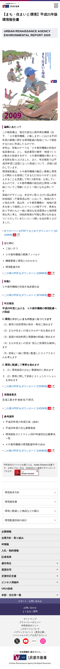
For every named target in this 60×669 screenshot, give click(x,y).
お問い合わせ (30, 607)
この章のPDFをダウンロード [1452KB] (25, 408)
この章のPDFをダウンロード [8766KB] (25, 295)
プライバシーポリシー (30, 622)
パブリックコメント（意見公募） (30, 632)
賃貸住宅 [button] (6, 569)
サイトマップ (30, 619)
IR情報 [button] (5, 544)
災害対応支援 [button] (9, 576)
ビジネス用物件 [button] (10, 582)
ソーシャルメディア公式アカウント (30, 635)
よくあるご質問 (30, 611)
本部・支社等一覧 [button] (11, 595)
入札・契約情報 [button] (10, 550)
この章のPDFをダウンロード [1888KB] (25, 273)
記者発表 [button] (6, 557)
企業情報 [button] (6, 531)
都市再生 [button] (6, 563)
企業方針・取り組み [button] (13, 538)
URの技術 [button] (7, 588)
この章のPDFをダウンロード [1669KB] (25, 450)
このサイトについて (30, 629)
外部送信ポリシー (30, 625)
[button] (56, 4)
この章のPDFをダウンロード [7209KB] (25, 386)
